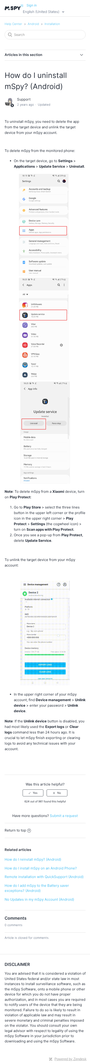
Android (33, 24)
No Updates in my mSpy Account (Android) (39, 899)
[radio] (33, 792)
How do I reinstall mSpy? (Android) (33, 859)
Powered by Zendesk (70, 1059)
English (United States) (41, 11)
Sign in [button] (32, 5)
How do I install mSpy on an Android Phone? (41, 868)
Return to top (15, 830)
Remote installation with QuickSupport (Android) (44, 877)
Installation (52, 24)
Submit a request (64, 815)
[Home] (13, 8)
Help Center (13, 24)
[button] (22, 5)
